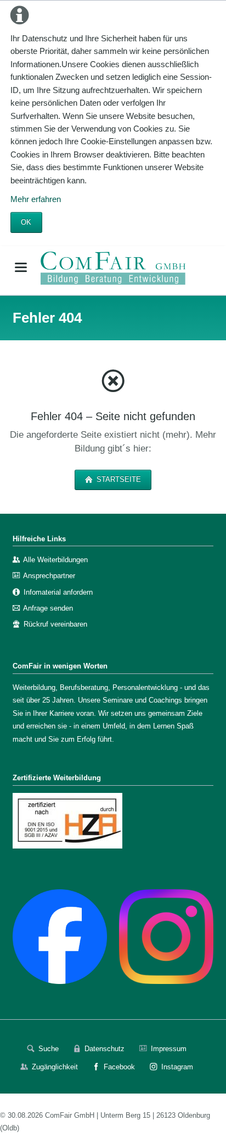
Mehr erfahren (35, 199)
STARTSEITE (117, 479)
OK (26, 222)
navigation (21, 267)
